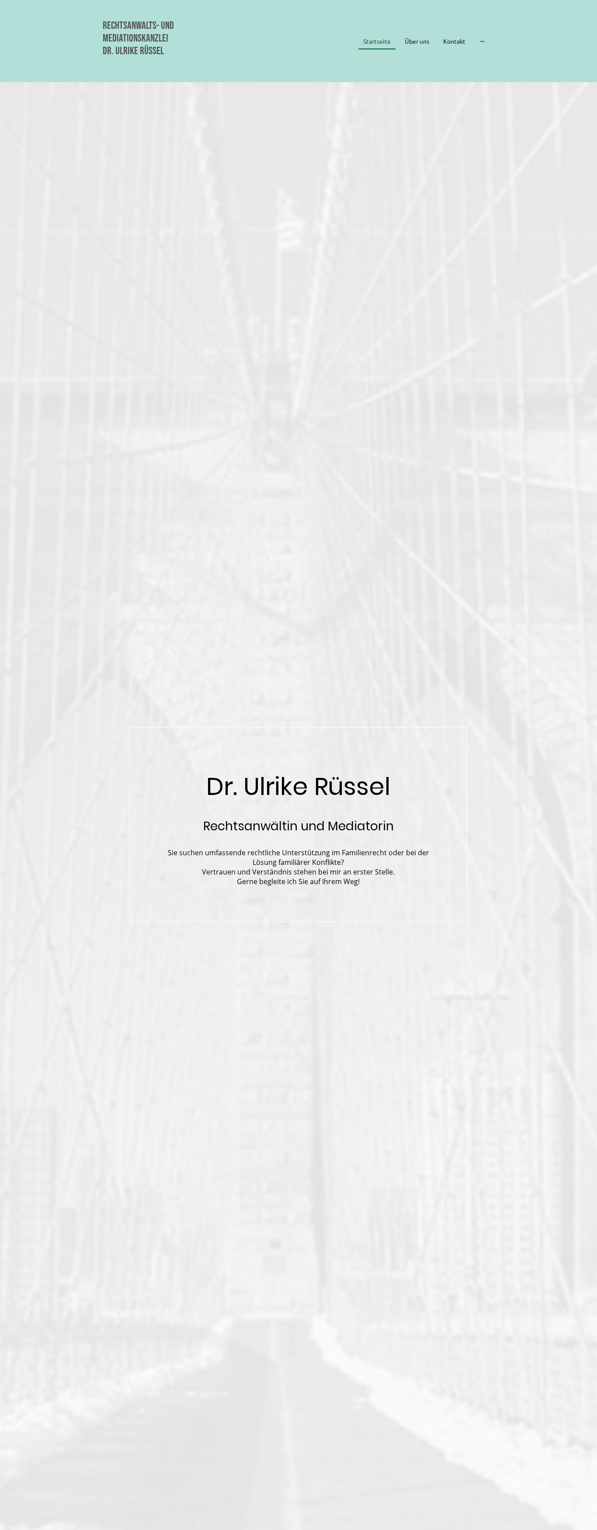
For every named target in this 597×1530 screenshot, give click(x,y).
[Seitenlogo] (163, 69)
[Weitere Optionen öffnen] (482, 41)
